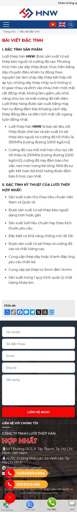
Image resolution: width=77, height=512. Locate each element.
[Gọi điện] (51, 502)
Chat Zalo (30, 509)
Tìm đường (7, 510)
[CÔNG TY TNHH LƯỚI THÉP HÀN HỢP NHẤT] (38, 10)
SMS (72, 509)
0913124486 (28, 484)
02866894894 (31, 473)
